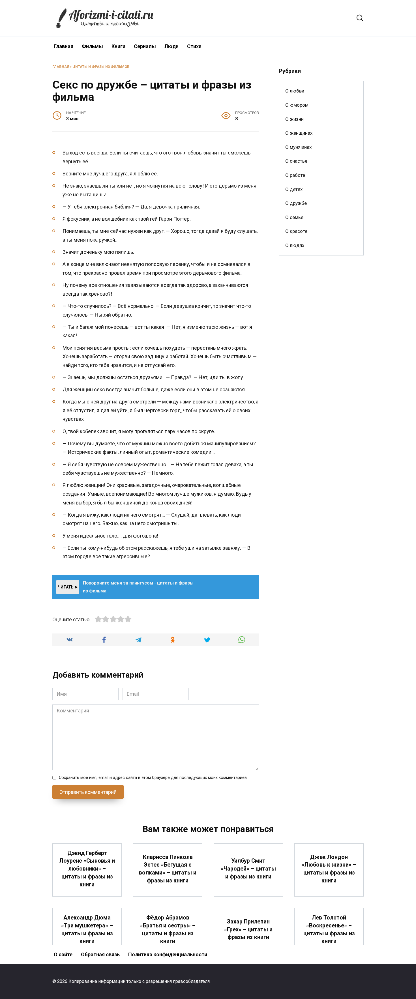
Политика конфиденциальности (167, 954)
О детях (294, 189)
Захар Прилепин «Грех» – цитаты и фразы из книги (248, 929)
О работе (295, 175)
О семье (294, 217)
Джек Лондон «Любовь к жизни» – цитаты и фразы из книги (329, 869)
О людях (294, 245)
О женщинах (298, 133)
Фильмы (92, 46)
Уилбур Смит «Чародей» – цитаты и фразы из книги (248, 869)
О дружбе (296, 203)
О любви (294, 91)
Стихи (194, 46)
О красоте (296, 231)
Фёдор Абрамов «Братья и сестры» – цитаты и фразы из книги (168, 929)
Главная (63, 46)
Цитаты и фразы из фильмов (101, 67)
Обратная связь (100, 954)
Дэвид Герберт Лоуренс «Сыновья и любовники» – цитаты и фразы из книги (87, 869)
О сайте (63, 954)
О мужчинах (298, 147)
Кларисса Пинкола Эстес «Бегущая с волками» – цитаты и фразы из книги (167, 869)
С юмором (296, 105)
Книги (118, 46)
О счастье (296, 161)
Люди (171, 46)
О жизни (294, 119)
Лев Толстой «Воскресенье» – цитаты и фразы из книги (329, 929)
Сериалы (145, 46)
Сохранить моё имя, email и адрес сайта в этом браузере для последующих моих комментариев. (153, 777)
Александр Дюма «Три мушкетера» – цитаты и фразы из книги (87, 929)
